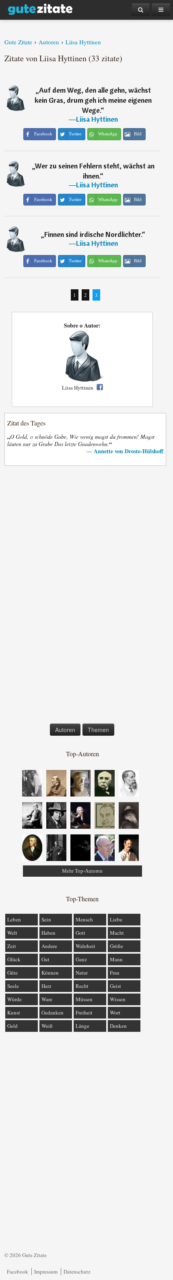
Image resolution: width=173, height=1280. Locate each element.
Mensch (84, 919)
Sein (46, 919)
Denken (118, 1025)
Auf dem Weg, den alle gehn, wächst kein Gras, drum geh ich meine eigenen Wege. (93, 100)
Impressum (46, 1271)
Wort (115, 1012)
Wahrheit (85, 946)
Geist (115, 986)
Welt (12, 932)
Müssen (84, 999)
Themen (98, 730)
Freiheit (84, 1012)
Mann (116, 959)
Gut (45, 959)
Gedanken (52, 1012)
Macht (117, 932)
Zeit (11, 946)
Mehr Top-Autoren (82, 871)
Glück (14, 959)
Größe (116, 946)
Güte (12, 972)
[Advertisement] (82, 596)
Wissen (118, 999)
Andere (49, 946)
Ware (46, 999)
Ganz (81, 959)
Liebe (116, 919)
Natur (82, 972)
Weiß (47, 1025)
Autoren (65, 730)
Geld (12, 1025)
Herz (46, 986)
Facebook (17, 1271)
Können (50, 972)
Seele (13, 986)
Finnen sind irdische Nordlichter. (93, 234)
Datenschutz (77, 1271)
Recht (82, 986)
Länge (82, 1025)
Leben (14, 919)
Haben (48, 932)
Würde (14, 999)
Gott (80, 932)
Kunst (13, 1012)
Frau (114, 972)
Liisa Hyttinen (97, 119)
